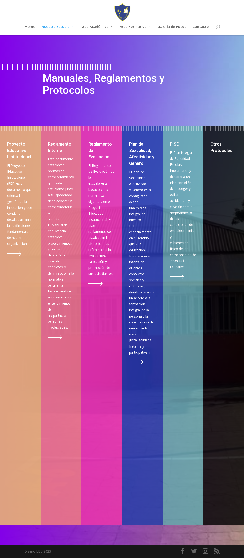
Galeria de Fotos (172, 27)
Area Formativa (133, 27)
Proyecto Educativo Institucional (19, 150)
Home (30, 27)
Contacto (201, 27)
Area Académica (95, 27)
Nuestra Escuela (55, 27)
